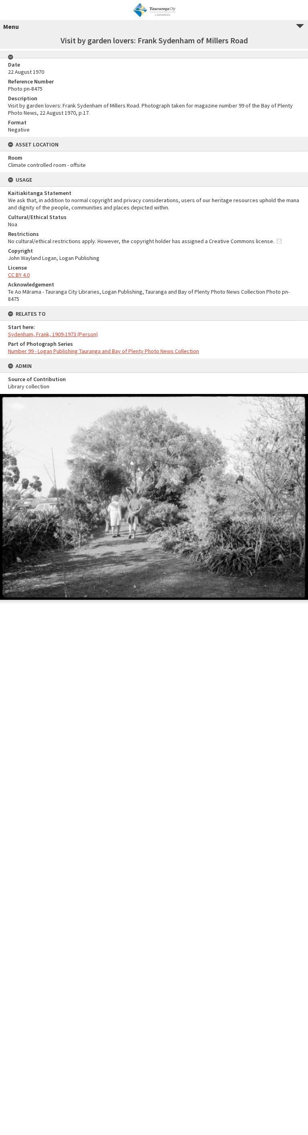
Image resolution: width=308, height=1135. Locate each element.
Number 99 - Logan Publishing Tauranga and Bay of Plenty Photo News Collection (103, 351)
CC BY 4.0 (19, 274)
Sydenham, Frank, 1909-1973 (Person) (53, 334)
